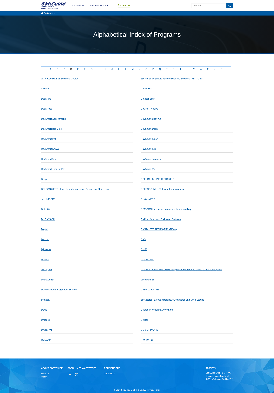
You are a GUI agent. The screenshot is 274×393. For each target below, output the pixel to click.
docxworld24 (47, 279)
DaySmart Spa (48, 159)
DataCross (46, 108)
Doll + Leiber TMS (150, 289)
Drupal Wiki (47, 329)
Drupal (144, 319)
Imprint (44, 377)
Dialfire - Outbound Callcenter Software (161, 219)
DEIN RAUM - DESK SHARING (157, 179)
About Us (45, 373)
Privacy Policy (153, 390)
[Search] (229, 5)
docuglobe (46, 269)
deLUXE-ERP (48, 199)
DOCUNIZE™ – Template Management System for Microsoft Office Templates (181, 269)
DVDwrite (46, 340)
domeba (45, 299)
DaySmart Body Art (151, 118)
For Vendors (124, 5)
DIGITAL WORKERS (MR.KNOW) (159, 229)
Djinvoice (46, 249)
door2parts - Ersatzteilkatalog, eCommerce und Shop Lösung (172, 299)
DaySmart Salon (149, 139)
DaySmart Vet (148, 169)
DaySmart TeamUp (151, 159)
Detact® (45, 209)
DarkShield (146, 88)
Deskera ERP (148, 199)
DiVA (143, 239)
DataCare (46, 98)
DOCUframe (147, 259)
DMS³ (144, 249)
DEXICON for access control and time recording (166, 209)
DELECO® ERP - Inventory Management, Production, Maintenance (76, 189)
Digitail (44, 229)
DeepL (44, 179)
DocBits (45, 259)
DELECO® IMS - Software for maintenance (163, 189)
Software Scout (98, 5)
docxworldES (148, 279)
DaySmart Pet (48, 139)
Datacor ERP (148, 98)
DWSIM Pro (147, 340)
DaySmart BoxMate (51, 128)
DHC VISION (48, 219)
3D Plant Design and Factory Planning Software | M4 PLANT (172, 78)
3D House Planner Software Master (59, 78)
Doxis (44, 309)
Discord (45, 239)
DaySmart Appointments (53, 118)
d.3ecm (45, 88)
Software (76, 5)
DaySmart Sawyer (50, 149)
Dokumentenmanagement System (59, 289)
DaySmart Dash (149, 128)
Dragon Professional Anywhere (157, 309)
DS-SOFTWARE (149, 329)
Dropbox (45, 319)
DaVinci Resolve (149, 108)
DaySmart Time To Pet (53, 169)
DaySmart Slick (149, 149)
